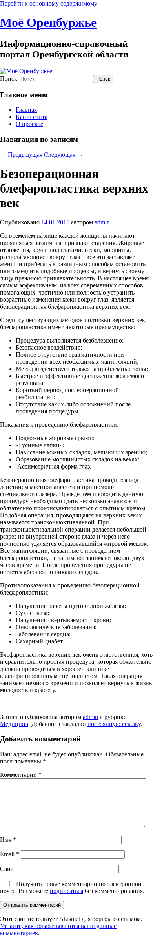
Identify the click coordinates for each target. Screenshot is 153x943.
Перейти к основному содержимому (48, 3)
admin (102, 222)
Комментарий (21, 774)
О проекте (29, 123)
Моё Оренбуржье (48, 22)
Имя (8, 839)
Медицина (14, 724)
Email (9, 854)
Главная (26, 109)
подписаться (66, 890)
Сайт (6, 868)
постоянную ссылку (113, 724)
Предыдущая (21, 154)
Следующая (63, 154)
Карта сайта (31, 116)
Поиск (8, 78)
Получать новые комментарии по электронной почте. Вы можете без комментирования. (72, 887)
